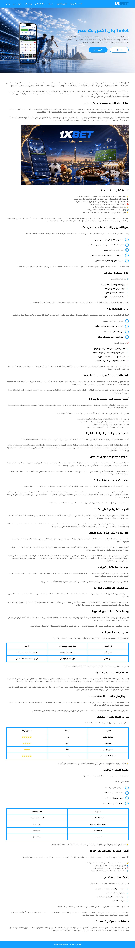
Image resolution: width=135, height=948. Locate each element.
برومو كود (28, 4)
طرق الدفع (17, 4)
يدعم (8, 4)
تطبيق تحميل (62, 4)
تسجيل (51, 4)
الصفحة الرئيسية (76, 4)
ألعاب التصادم (40, 4)
